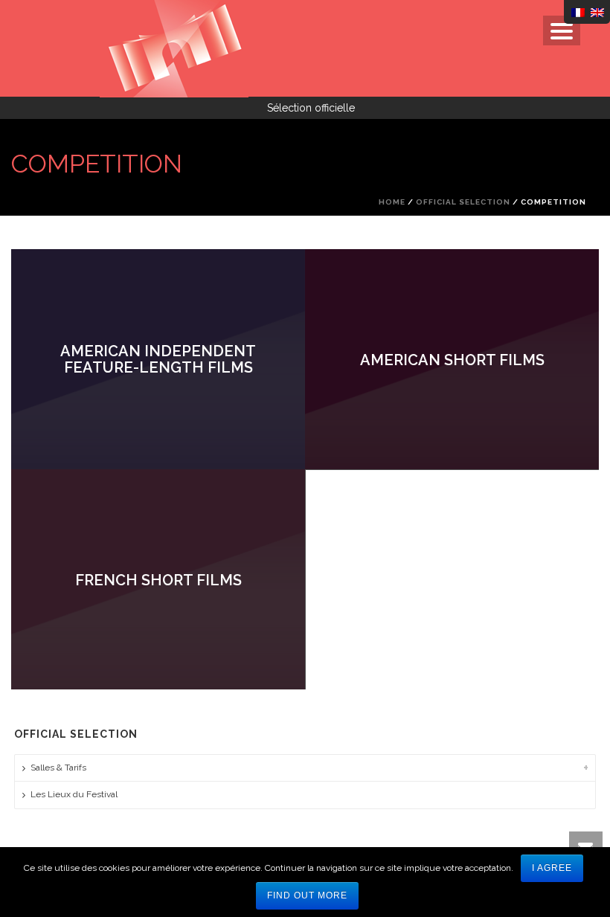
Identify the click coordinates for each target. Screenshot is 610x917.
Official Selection (463, 202)
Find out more (307, 895)
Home (392, 202)
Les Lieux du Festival (74, 794)
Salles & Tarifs (58, 767)
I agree (552, 868)
